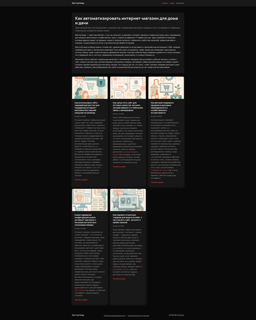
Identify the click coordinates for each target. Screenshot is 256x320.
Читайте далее (81, 180)
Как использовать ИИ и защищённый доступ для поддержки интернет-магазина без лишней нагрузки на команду (87, 107)
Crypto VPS (96, 168)
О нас (172, 3)
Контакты (180, 3)
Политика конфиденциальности (115, 315)
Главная (165, 3)
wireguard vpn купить (159, 170)
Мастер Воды (78, 3)
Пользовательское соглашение (138, 315)
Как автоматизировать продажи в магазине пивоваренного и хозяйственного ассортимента (162, 107)
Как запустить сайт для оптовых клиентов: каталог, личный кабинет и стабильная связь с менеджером (128, 106)
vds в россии (80, 290)
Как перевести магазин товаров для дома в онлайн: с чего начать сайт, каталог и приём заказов (127, 219)
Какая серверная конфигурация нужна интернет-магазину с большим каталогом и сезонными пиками (85, 220)
